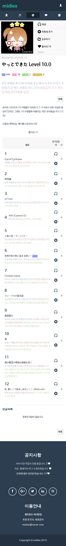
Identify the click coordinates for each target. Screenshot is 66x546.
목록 (60, 99)
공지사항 (33, 455)
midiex (9, 5)
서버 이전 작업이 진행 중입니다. (31, 463)
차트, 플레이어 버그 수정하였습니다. (32, 468)
